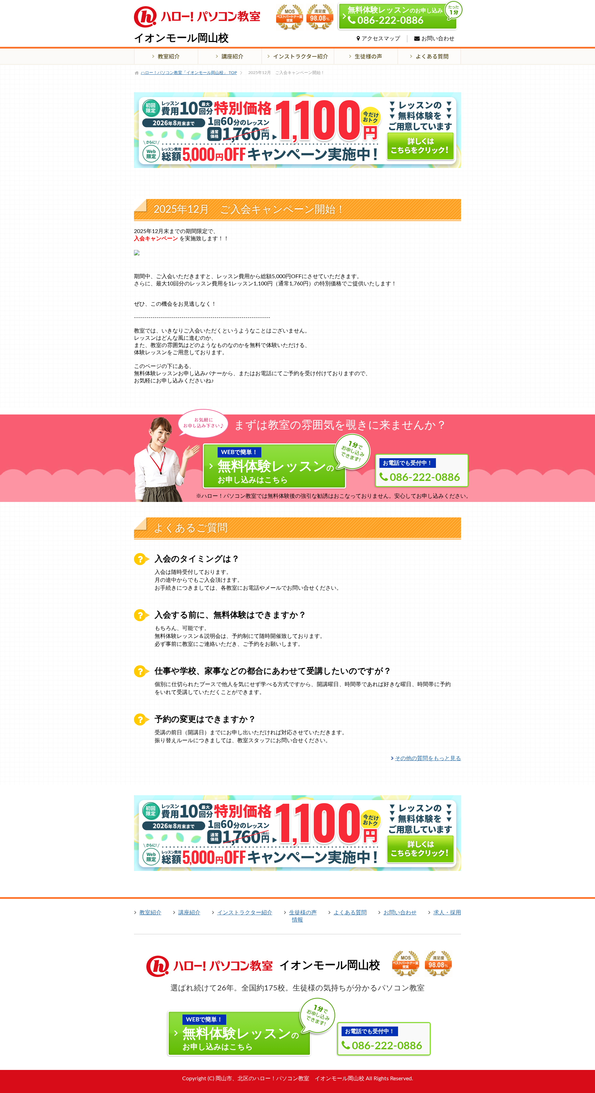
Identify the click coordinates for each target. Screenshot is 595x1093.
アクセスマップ (381, 38)
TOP (189, 73)
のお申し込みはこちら (276, 466)
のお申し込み (395, 16)
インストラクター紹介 (244, 912)
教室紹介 (150, 912)
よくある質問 (350, 912)
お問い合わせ (438, 38)
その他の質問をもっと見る (428, 758)
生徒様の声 (303, 912)
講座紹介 (189, 912)
